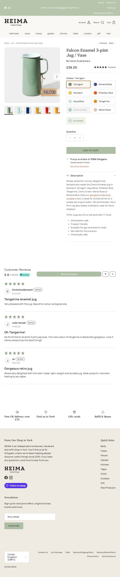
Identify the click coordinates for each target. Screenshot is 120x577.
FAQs (68, 552)
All (13, 43)
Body (103, 446)
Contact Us (111, 2)
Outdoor (88, 33)
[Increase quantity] (80, 138)
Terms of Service (109, 556)
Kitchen (63, 33)
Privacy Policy (93, 556)
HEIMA (13, 567)
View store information (79, 166)
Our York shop (56, 552)
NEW (109, 33)
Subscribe (13, 525)
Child (103, 473)
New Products (108, 487)
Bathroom (14, 33)
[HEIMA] (16, 22)
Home (6, 43)
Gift (99, 33)
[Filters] (105, 274)
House (39, 33)
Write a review (69, 274)
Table (75, 33)
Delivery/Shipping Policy (83, 552)
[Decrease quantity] (69, 138)
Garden (50, 33)
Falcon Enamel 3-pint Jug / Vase (29, 43)
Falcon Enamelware (80, 60)
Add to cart (91, 150)
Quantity (71, 131)
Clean (27, 33)
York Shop (111, 8)
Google (62, 8)
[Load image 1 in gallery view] (32, 75)
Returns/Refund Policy (106, 552)
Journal (101, 2)
